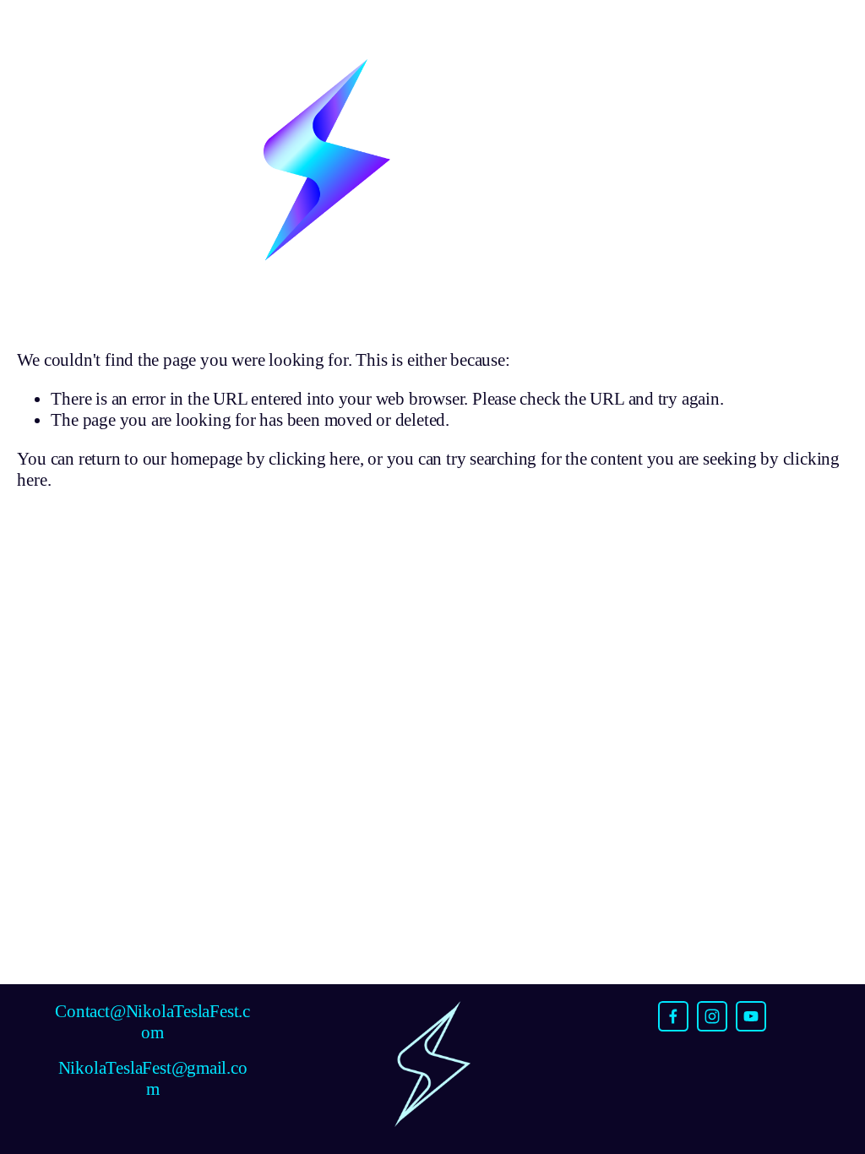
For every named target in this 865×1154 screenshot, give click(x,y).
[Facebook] (673, 1016)
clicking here (314, 459)
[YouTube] (751, 1016)
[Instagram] (712, 1016)
